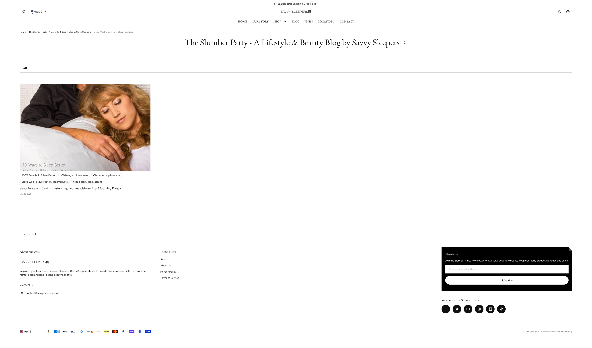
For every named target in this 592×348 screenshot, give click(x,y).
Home (23, 32)
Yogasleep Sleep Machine (87, 181)
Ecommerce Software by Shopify (556, 331)
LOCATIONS (326, 21)
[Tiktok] (501, 309)
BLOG (296, 21)
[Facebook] (446, 309)
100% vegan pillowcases (74, 175)
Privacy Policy (168, 271)
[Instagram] (479, 309)
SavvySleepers (532, 331)
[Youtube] (468, 309)
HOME (242, 21)
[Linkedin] (490, 309)
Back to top (26, 234)
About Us (165, 265)
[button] (24, 11)
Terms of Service (169, 277)
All (25, 68)
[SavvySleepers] (296, 11)
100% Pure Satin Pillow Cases (38, 175)
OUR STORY (260, 21)
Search (164, 259)
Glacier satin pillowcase (106, 175)
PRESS (308, 21)
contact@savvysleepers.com (42, 293)
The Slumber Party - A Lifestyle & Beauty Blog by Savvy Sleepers (60, 32)
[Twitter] (457, 309)
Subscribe (507, 280)
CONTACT (347, 21)
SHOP (277, 21)
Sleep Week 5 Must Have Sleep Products (113, 32)
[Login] (559, 11)
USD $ (38, 11)
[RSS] (404, 42)
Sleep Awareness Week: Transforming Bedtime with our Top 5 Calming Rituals (70, 188)
